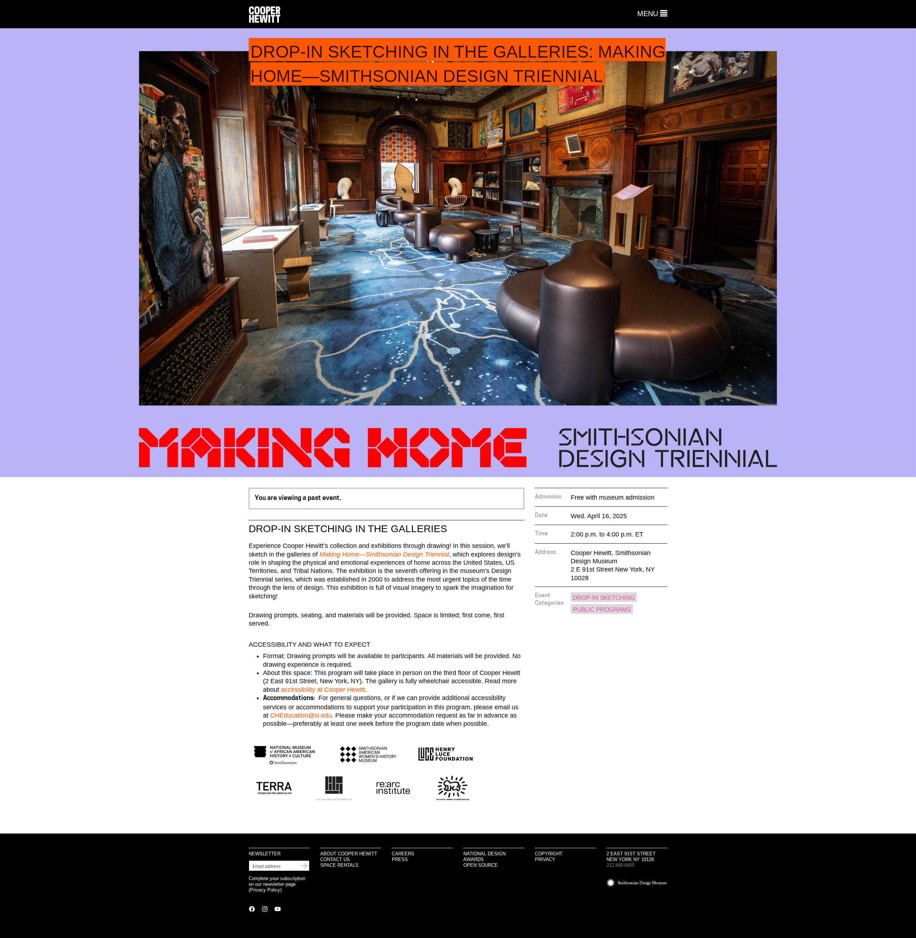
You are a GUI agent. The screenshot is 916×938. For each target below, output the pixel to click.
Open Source (480, 865)
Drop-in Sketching (604, 597)
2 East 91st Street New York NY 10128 (631, 856)
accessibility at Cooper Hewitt (323, 689)
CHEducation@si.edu (301, 715)
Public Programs (602, 609)
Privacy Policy (265, 890)
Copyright (548, 853)
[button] (652, 13)
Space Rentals (339, 865)
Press (400, 859)
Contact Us (335, 859)
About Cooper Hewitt (348, 853)
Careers (403, 853)
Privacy (545, 859)
